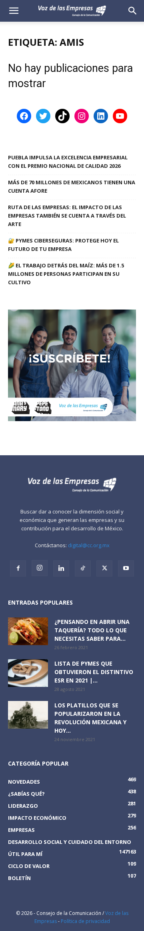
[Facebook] (18, 568)
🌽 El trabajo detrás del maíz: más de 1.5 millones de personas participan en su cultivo (66, 274)
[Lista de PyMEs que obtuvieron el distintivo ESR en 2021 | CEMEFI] (28, 673)
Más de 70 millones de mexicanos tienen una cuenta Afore (71, 186)
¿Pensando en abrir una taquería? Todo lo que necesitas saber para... (92, 630)
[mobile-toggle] (13, 11)
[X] (104, 568)
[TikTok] (83, 568)
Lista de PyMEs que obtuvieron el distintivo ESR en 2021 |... (93, 672)
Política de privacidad (85, 921)
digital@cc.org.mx (89, 545)
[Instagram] (40, 568)
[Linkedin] (61, 568)
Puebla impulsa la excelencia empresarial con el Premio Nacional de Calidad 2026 (68, 161)
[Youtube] (126, 568)
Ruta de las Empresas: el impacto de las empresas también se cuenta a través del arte (67, 216)
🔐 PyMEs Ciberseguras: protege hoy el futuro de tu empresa (63, 245)
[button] (133, 11)
